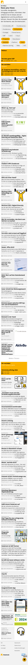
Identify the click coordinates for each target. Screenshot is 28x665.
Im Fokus (3, 645)
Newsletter (17, 650)
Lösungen (3, 648)
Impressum (17, 643)
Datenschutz (17, 645)
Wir (2, 643)
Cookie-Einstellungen (19, 648)
